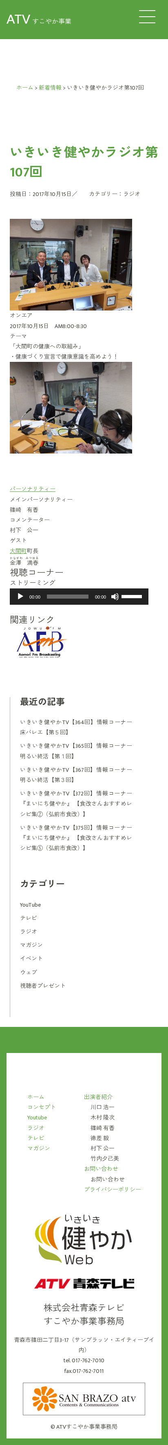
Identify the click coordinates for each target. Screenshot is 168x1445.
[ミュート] (115, 597)
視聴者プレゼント (43, 986)
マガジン (31, 945)
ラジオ (131, 194)
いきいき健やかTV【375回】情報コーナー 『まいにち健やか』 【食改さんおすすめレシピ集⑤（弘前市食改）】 (76, 838)
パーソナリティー (32, 489)
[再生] (20, 597)
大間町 (18, 551)
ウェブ (28, 972)
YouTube (30, 905)
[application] (79, 596)
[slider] (133, 595)
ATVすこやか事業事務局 (86, 1427)
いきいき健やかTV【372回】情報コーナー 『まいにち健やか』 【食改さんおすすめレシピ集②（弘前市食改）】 (76, 804)
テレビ (28, 918)
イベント (31, 958)
